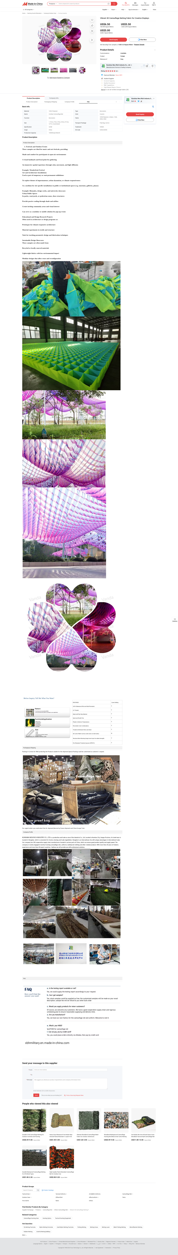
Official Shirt (59, 1197)
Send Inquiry (113, 39)
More (23, 1235)
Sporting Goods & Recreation (34, 13)
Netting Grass (94, 1227)
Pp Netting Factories (30, 1227)
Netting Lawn (106, 1227)
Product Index (121, 1241)
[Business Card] (153, 106)
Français (65, 1243)
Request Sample (139, 44)
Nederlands (92, 1243)
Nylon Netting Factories (46, 1227)
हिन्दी (114, 1243)
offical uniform (93, 1197)
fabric (57, 1200)
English (46, 1243)
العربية (98, 1243)
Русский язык (72, 1243)
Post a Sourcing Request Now (73, 1095)
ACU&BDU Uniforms (94, 1194)
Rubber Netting (28, 1231)
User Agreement (99, 1247)
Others (91, 1200)
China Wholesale (81, 1241)
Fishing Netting (81, 1227)
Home (23, 13)
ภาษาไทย (119, 1243)
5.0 (132, 101)
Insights (136, 1241)
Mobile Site (129, 1241)
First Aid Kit (25, 1200)
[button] (116, 101)
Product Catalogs (48, 1190)
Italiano (80, 1243)
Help (122, 9)
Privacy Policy (116, 1247)
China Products (53, 1241)
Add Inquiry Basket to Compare (60, 78)
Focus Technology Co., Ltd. (77, 1247)
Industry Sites (101, 1241)
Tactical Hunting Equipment (63, 1218)
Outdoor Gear (26, 1197)
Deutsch (86, 1243)
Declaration (108, 1247)
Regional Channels (111, 1241)
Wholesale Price (92, 1241)
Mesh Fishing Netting (120, 1227)
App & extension (133, 9)
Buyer (113, 9)
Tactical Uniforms (61, 1194)
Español (52, 1243)
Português (58, 1243)
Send (36, 1095)
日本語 (109, 1243)
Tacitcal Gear (26, 1194)
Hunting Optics (47, 1218)
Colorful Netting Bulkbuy (43, 1231)
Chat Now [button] (143, 39)
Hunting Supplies (62, 13)
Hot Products (43, 1241)
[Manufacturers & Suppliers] (32, 4)
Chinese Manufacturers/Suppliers (67, 1241)
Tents (124, 1197)
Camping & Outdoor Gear (50, 13)
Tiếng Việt (131, 1243)
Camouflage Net (127, 1194)
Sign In (103, 89)
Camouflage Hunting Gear (31, 1218)
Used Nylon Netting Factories (65, 1227)
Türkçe (125, 1243)
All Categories (29, 9)
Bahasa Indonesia (140, 1243)
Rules (154, 9)
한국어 (104, 1243)
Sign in (154, 5)
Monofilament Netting (136, 1227)
